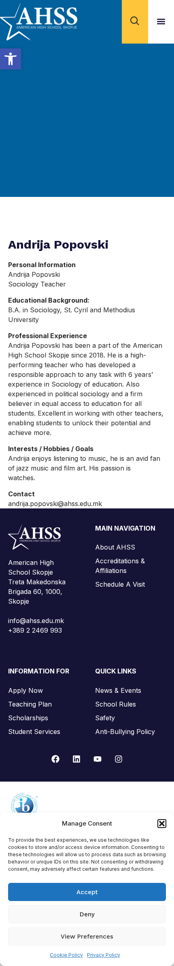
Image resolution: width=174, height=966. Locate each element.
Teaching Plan (30, 704)
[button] (10, 58)
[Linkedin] (76, 759)
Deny (87, 914)
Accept (87, 892)
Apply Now (25, 690)
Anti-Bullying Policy (125, 732)
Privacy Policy (103, 955)
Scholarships (28, 718)
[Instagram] (118, 759)
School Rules (115, 704)
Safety (105, 718)
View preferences (87, 936)
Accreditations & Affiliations (120, 566)
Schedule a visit (120, 584)
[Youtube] (97, 759)
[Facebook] (55, 759)
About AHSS (115, 547)
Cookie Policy (66, 955)
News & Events (118, 690)
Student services (34, 732)
